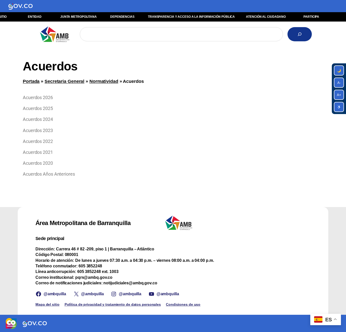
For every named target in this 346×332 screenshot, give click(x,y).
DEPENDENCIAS (122, 17)
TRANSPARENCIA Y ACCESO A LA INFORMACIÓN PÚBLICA (191, 17)
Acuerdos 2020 (38, 163)
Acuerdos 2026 (38, 97)
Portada (31, 81)
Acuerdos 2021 (38, 152)
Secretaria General (64, 81)
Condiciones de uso (183, 304)
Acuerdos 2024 (38, 119)
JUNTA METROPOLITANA (78, 17)
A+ (339, 95)
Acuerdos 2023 (38, 130)
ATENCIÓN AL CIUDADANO (266, 17)
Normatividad (103, 81)
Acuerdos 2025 (38, 108)
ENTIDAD (34, 17)
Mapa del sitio (47, 304)
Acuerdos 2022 (38, 141)
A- (339, 83)
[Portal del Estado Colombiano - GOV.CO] (20, 6)
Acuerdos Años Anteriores (49, 174)
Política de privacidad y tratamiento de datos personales (113, 304)
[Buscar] (299, 34)
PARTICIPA (311, 17)
